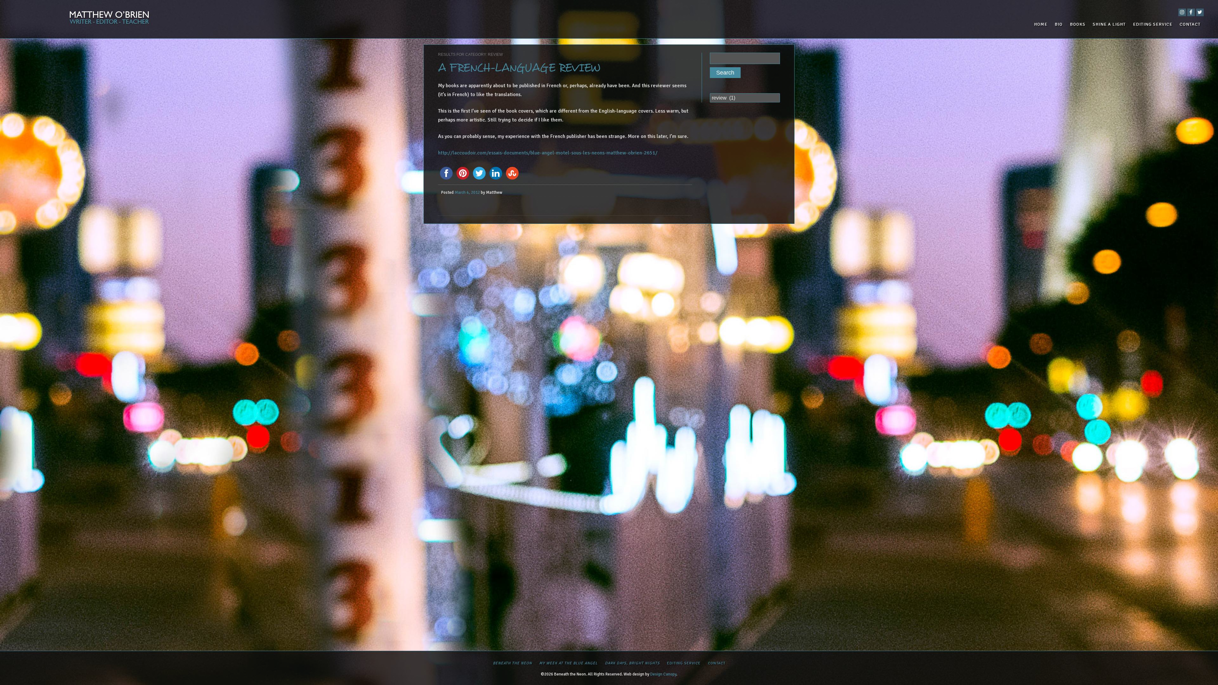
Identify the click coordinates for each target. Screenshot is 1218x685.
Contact (1190, 24)
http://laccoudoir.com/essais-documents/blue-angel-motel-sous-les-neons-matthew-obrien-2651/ (548, 153)
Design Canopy (663, 674)
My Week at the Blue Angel (568, 663)
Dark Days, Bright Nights (632, 663)
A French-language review (519, 68)
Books (1077, 24)
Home (1040, 24)
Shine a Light (1109, 24)
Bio (1059, 24)
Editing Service (1152, 24)
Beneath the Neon (512, 663)
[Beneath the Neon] (209, 19)
